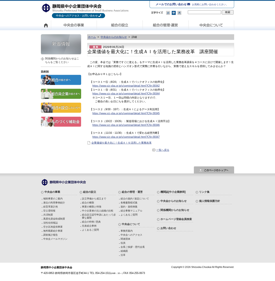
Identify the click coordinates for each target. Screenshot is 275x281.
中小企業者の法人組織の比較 (97, 210)
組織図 (124, 251)
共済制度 (48, 214)
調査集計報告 (50, 234)
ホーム (92, 36)
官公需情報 (49, 210)
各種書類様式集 (129, 202)
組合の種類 (88, 202)
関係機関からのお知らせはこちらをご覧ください (62, 60)
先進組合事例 (89, 225)
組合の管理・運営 (166, 25)
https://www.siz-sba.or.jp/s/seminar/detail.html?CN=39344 (126, 93)
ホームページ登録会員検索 (176, 219)
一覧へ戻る (162, 149)
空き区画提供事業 (53, 226)
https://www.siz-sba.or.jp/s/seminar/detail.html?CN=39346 (126, 125)
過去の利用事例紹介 (54, 202)
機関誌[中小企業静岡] (173, 191)
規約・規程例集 (129, 206)
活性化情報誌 (50, 222)
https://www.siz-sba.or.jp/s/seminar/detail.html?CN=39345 (126, 113)
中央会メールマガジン (55, 238)
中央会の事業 (74, 25)
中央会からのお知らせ (114, 36)
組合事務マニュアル (131, 210)
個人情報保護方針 (209, 200)
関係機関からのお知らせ (174, 210)
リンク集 (204, 191)
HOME (46, 25)
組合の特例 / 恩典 (91, 221)
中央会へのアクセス (131, 234)
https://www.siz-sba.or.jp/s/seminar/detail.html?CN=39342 (126, 85)
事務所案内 (127, 230)
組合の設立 (120, 25)
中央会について (211, 25)
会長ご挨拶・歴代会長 (133, 247)
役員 (123, 243)
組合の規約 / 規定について (135, 198)
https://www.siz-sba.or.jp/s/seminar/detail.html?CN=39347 (126, 136)
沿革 (123, 255)
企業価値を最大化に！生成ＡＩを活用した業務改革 (121, 142)
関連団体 (125, 238)
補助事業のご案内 (53, 198)
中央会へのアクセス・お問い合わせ (77, 15)
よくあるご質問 (90, 229)
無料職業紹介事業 (53, 230)
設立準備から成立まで (94, 198)
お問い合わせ (168, 228)
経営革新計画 (50, 206)
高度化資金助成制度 (54, 218)
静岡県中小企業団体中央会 (85, 8)
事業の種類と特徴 (91, 206)
